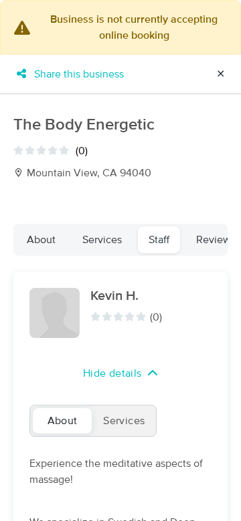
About (41, 239)
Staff (159, 239)
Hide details (112, 373)
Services (102, 239)
